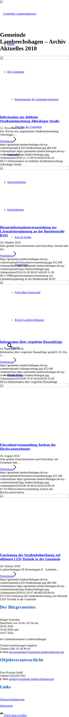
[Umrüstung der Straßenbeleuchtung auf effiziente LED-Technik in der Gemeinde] (34, 496)
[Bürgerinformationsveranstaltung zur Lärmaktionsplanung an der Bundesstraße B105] (34, 168)
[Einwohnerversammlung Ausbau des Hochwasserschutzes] (34, 386)
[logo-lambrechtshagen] (18, 13)
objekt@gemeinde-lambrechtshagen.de (31, 679)
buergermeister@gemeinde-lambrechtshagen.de (36, 652)
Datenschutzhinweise (12, 699)
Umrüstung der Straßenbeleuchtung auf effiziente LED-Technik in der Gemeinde (30, 557)
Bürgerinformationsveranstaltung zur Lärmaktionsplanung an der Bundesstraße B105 (32, 231)
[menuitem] (42, 127)
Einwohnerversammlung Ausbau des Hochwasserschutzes (28, 447)
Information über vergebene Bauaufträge (31, 342)
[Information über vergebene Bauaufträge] (34, 283)
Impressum (6, 705)
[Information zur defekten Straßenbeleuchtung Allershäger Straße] (34, 58)
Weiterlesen (6, 141)
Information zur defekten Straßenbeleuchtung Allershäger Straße (29, 119)
